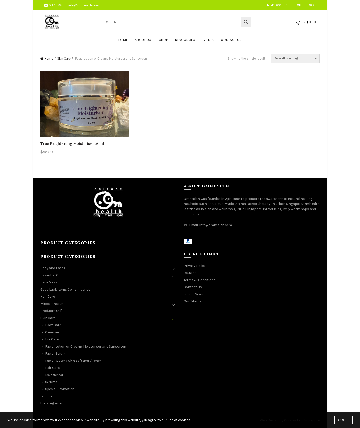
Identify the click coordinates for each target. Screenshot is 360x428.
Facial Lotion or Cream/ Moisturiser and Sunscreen (85, 346)
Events (208, 40)
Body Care (53, 325)
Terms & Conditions (200, 280)
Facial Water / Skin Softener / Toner (73, 361)
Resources (185, 40)
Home (299, 5)
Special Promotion (59, 389)
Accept (343, 420)
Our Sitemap (194, 301)
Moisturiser (54, 375)
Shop (163, 40)
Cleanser (52, 332)
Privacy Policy (195, 266)
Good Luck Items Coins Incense (65, 289)
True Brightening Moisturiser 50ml (72, 143)
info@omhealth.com (83, 5)
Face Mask (49, 282)
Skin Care (64, 58)
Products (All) (51, 311)
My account (279, 5)
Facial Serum (55, 353)
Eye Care (52, 339)
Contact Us (231, 40)
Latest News (193, 294)
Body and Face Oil (54, 268)
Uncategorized (51, 403)
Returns (190, 273)
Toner (49, 396)
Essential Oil (50, 275)
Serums (51, 382)
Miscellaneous (51, 304)
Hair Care (47, 296)
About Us (143, 40)
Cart (312, 5)
